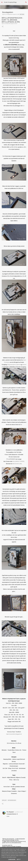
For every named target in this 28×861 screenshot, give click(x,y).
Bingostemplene (12, 364)
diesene (24, 364)
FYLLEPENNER (10, 459)
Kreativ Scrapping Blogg (10, 2)
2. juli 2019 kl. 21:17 (18, 812)
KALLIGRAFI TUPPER (18, 461)
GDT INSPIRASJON (12, 800)
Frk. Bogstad (10, 812)
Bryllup (4, 800)
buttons (22, 14)
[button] (2, 27)
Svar (8, 816)
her (23, 105)
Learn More (11, 859)
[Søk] (26, 2)
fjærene (18, 364)
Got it (18, 859)
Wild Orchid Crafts (17, 463)
